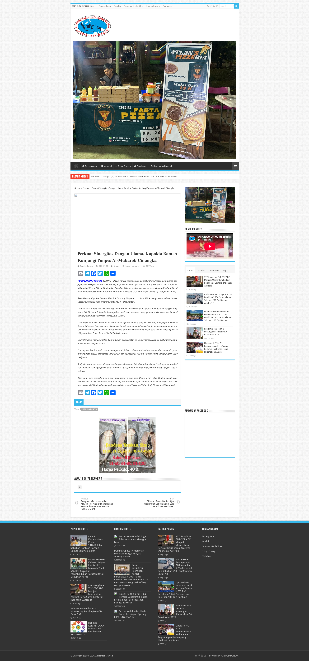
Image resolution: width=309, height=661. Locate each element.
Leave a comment (133, 266)
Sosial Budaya (124, 166)
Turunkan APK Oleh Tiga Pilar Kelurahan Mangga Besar (130, 539)
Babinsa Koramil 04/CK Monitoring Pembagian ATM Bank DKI (86, 611)
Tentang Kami (104, 6)
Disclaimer (167, 6)
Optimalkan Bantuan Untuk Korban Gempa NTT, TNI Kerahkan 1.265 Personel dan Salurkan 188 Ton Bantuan (139, 176)
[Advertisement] (210, 384)
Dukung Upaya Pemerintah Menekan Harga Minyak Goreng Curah (129, 553)
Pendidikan (142, 166)
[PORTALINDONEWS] (92, 26)
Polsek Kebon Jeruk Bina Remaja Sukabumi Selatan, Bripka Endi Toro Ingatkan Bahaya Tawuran (131, 598)
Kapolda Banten (89, 409)
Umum (87, 188)
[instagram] (217, 6)
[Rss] (208, 6)
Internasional (91, 166)
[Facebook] (211, 6)
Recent (190, 270)
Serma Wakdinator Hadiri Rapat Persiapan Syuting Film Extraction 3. (130, 614)
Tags (225, 270)
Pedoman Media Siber (133, 6)
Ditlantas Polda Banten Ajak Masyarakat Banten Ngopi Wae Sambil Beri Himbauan (159, 503)
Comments (214, 270)
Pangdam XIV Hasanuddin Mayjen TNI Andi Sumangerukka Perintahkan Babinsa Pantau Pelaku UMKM (97, 504)
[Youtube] (213, 6)
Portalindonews (86, 266)
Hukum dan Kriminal (163, 166)
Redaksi (117, 6)
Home (76, 165)
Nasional (108, 166)
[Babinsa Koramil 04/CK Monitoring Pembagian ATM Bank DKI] (78, 626)
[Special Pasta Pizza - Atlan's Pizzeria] (154, 100)
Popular (201, 270)
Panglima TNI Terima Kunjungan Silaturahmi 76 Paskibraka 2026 (215, 332)
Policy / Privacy (153, 6)
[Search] (236, 6)
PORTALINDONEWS (230, 656)
